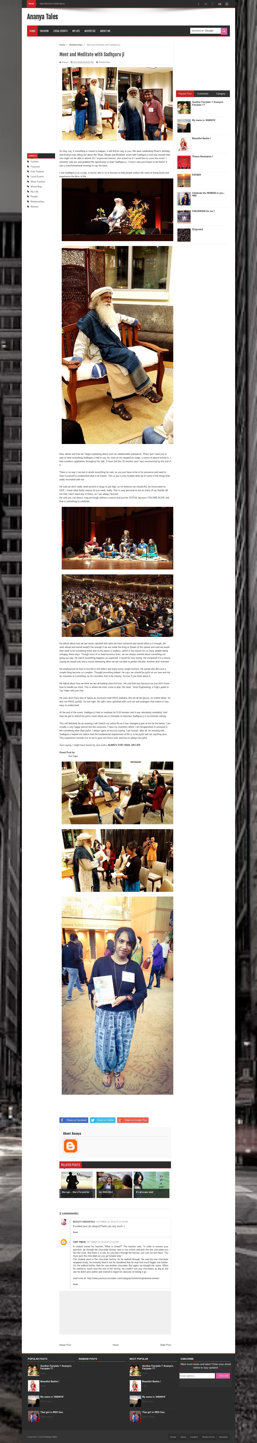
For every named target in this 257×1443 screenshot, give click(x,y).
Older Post (165, 1345)
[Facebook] (198, 4)
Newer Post (65, 1345)
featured (35, 166)
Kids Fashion (37, 171)
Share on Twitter (105, 1120)
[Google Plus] (212, 4)
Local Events (60, 31)
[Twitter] (205, 4)
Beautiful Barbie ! (49, 1381)
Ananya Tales (42, 17)
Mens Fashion (38, 181)
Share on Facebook (77, 1120)
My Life (76, 31)
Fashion (44, 31)
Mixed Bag (36, 186)
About (183, 1437)
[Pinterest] (226, 4)
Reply (75, 1232)
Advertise (89, 31)
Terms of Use (208, 1437)
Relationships (37, 201)
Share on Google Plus (136, 1120)
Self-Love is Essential (50, 3)
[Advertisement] (166, 17)
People (34, 196)
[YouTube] (219, 4)
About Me (105, 31)
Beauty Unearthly (84, 1222)
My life (34, 191)
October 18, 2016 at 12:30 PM (112, 1222)
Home (32, 31)
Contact (194, 1437)
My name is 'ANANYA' (52, 1397)
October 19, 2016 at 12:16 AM (102, 1242)
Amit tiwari (79, 1242)
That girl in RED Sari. (51, 1412)
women (34, 206)
